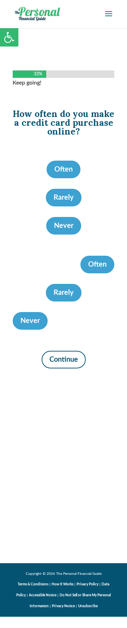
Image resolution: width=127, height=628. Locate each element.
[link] (9, 37)
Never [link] (63, 225)
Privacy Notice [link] (63, 606)
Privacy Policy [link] (87, 584)
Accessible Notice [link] (42, 595)
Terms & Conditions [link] (33, 584)
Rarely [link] (64, 197)
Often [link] (63, 169)
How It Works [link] (62, 584)
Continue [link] (63, 359)
